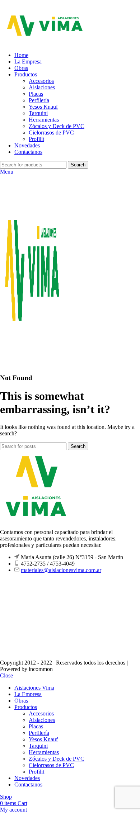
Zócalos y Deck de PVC (56, 126)
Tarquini (38, 113)
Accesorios (41, 81)
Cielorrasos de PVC (51, 132)
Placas (36, 94)
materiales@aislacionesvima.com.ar (61, 570)
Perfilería (39, 100)
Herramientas (44, 120)
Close (6, 675)
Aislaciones (42, 87)
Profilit (36, 139)
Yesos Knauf (43, 107)
